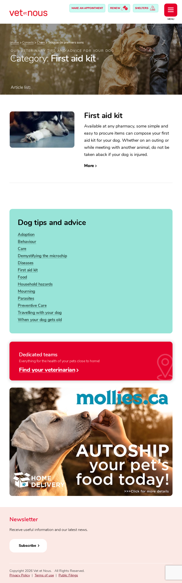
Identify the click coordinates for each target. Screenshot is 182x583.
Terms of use (44, 575)
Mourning (26, 291)
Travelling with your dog (40, 312)
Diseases (25, 263)
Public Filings (68, 575)
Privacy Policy (19, 575)
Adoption (26, 234)
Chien (41, 42)
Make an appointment (87, 8)
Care (22, 249)
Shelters (142, 8)
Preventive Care (32, 305)
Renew (115, 8)
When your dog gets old (40, 319)
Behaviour (27, 241)
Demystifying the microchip (42, 256)
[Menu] (170, 10)
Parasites (26, 298)
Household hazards (35, 284)
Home (15, 42)
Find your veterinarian (47, 369)
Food (22, 277)
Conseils (28, 42)
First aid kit (28, 270)
